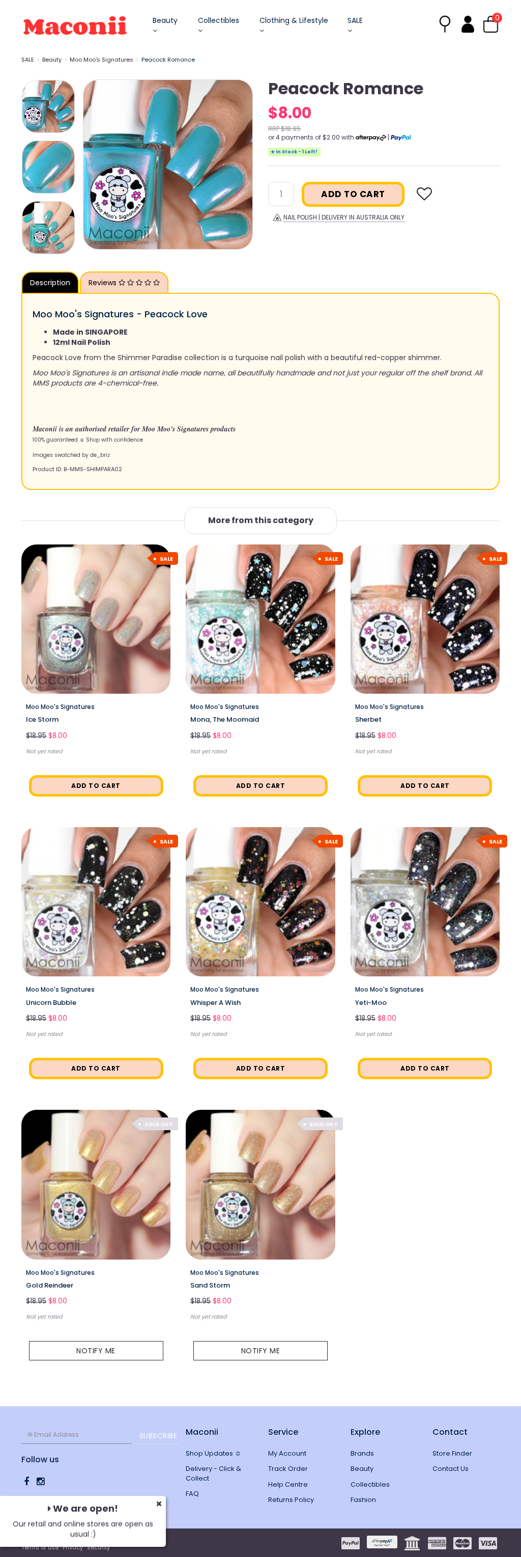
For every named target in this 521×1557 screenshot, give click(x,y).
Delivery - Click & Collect (213, 1473)
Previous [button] (95, 164)
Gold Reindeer (49, 1285)
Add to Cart (353, 194)
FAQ (192, 1493)
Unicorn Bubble (51, 1002)
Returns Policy (291, 1500)
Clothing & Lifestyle (293, 20)
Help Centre (288, 1484)
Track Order (288, 1468)
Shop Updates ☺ (213, 1453)
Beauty (165, 20)
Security (98, 1547)
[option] (168, 164)
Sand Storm (210, 1285)
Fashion (363, 1500)
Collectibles (218, 20)
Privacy (73, 1547)
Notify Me (95, 1351)
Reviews (104, 283)
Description (50, 283)
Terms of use (40, 1547)
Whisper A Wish (215, 1002)
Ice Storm (42, 719)
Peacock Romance (168, 60)
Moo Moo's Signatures (101, 60)
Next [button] (240, 164)
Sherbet (368, 719)
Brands (362, 1453)
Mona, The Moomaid (224, 719)
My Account (287, 1453)
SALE (355, 20)
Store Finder (452, 1453)
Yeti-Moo (371, 1002)
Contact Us (450, 1468)
